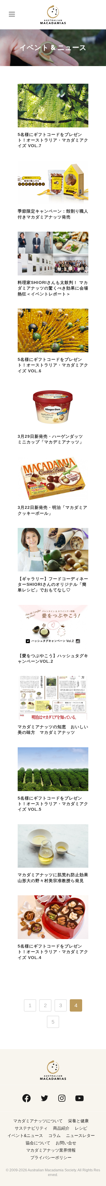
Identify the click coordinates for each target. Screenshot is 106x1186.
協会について (38, 1142)
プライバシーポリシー (51, 1157)
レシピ (81, 1128)
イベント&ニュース (25, 1135)
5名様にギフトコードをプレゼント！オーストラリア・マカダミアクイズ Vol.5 (53, 804)
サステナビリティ (31, 1128)
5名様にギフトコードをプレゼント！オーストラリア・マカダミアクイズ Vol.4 (53, 952)
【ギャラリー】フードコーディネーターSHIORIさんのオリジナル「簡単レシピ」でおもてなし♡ (53, 584)
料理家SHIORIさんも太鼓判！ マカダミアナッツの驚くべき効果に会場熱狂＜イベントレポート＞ (53, 288)
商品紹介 (61, 1128)
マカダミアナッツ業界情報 (51, 1150)
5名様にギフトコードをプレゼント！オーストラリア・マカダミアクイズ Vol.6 (53, 365)
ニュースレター (80, 1135)
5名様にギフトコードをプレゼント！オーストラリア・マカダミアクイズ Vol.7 (53, 140)
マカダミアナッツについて (38, 1120)
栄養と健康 (78, 1120)
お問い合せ (66, 1142)
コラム (54, 1135)
